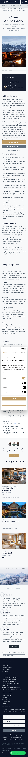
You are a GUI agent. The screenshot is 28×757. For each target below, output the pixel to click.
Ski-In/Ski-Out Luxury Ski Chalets (10, 677)
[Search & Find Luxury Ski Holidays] (19, 2)
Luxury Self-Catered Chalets (9, 679)
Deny (14, 407)
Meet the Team (5, 669)
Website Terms (5, 697)
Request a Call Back (7, 667)
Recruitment (5, 671)
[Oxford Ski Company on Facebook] (6, 753)
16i (6, 755)
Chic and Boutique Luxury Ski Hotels (11, 687)
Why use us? (14, 646)
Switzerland (15, 24)
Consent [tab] (5, 352)
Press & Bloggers (6, 701)
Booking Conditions (6, 695)
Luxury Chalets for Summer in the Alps (11, 689)
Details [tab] (14, 352)
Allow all (14, 398)
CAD (18, 423)
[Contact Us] (22, 2)
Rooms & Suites (16, 5)
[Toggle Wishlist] (15, 2)
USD (11, 423)
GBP (4, 423)
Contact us (14, 455)
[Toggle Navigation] (26, 2)
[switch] (24, 383)
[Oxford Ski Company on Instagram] (9, 753)
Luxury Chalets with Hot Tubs (9, 681)
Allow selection (14, 403)
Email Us (4, 663)
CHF (14, 423)
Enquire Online (5, 665)
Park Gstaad (7, 553)
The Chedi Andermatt (10, 521)
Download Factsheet (14, 146)
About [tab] (23, 352)
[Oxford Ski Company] (4, 2)
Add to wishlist (16, 150)
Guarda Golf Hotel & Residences (10, 489)
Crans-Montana (7, 24)
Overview (5, 5)
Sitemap (4, 703)
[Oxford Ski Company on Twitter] (3, 753)
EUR (7, 423)
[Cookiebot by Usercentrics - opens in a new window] (20, 349)
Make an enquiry (14, 142)
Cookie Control (5, 699)
